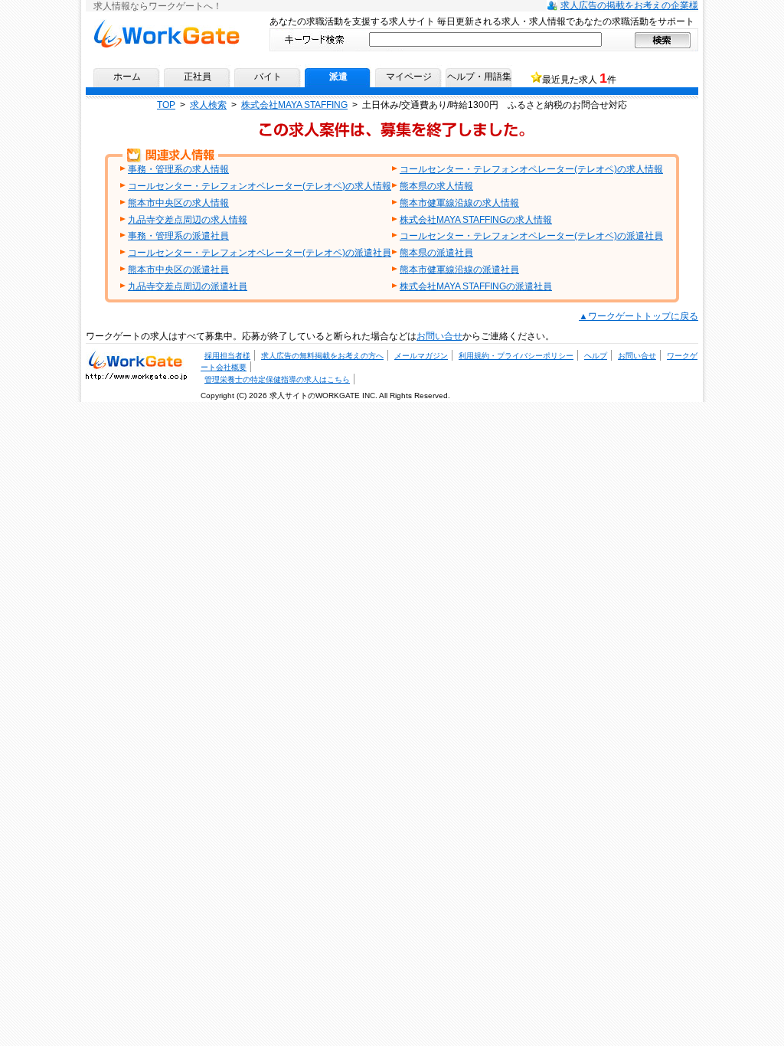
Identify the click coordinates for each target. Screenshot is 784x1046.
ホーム (127, 76)
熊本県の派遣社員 (436, 252)
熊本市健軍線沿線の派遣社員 (459, 269)
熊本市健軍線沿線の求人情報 (459, 203)
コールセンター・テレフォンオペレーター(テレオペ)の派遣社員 (531, 235)
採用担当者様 (227, 355)
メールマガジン (421, 355)
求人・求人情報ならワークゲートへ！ (136, 359)
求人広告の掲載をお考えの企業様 (629, 5)
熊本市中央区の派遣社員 (178, 269)
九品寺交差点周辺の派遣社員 (187, 286)
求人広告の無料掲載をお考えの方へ (322, 355)
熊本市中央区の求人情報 (178, 203)
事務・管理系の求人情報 (178, 169)
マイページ (409, 76)
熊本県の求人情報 (436, 186)
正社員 (197, 76)
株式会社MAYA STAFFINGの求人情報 (476, 219)
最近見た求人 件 (579, 78)
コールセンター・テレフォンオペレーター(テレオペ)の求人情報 (531, 169)
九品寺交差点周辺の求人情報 (187, 219)
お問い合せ (439, 336)
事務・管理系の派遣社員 (178, 235)
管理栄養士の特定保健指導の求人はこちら (277, 379)
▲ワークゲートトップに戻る (638, 316)
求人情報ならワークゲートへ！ (166, 24)
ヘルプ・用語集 (479, 76)
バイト (268, 76)
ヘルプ (595, 355)
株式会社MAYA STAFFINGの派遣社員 (476, 286)
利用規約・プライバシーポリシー (516, 355)
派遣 (338, 76)
